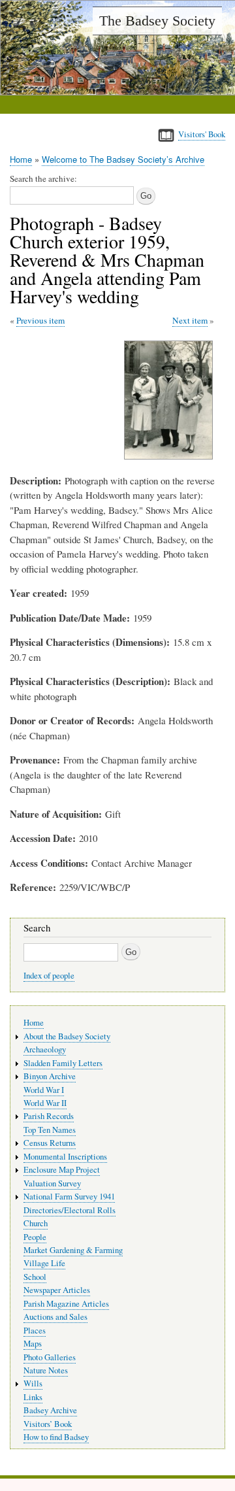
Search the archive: (43, 178)
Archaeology (45, 1049)
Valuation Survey (52, 1183)
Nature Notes (46, 1370)
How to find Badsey (56, 1437)
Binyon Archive (50, 1076)
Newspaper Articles (57, 1290)
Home (21, 159)
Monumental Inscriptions (65, 1156)
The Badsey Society (157, 20)
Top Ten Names (50, 1129)
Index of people (49, 975)
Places (35, 1330)
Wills (33, 1383)
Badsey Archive (50, 1410)
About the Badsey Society (67, 1036)
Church (36, 1223)
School (35, 1276)
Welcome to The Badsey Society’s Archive (123, 159)
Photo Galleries (50, 1357)
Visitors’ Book (48, 1424)
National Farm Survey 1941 (69, 1196)
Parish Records (49, 1116)
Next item (190, 320)
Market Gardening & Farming (73, 1250)
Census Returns (50, 1142)
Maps (33, 1343)
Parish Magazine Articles (66, 1303)
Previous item (40, 320)
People (35, 1237)
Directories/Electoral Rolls (70, 1210)
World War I (44, 1090)
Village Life (44, 1263)
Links (33, 1397)
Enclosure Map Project (62, 1169)
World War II (45, 1103)
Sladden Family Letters (63, 1063)
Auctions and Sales (55, 1316)
